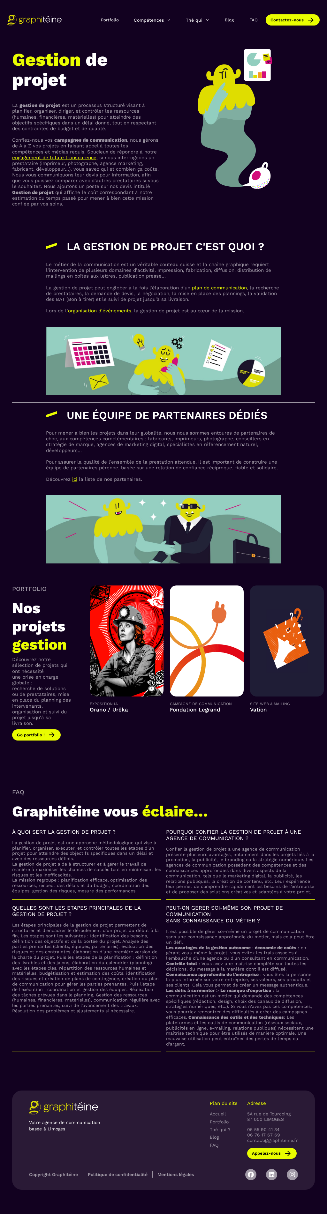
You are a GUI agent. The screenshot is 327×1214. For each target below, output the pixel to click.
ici (74, 479)
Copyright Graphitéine (53, 1174)
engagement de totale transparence (54, 157)
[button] (152, 20)
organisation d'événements (99, 311)
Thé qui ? (220, 1129)
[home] (34, 20)
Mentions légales (175, 1174)
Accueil (218, 1113)
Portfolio (110, 20)
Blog (229, 20)
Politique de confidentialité (118, 1174)
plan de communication (219, 288)
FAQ (253, 20)
